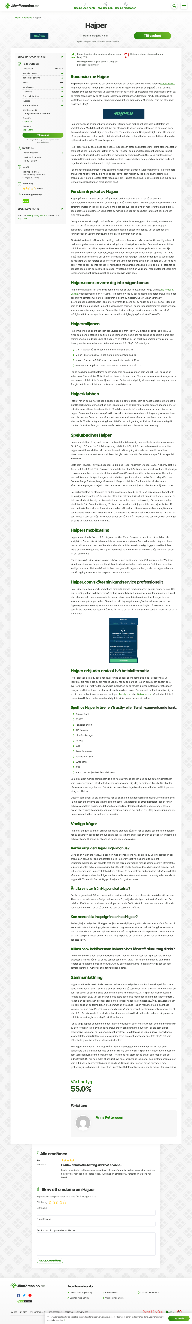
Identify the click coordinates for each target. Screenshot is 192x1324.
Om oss (13, 1312)
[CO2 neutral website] (170, 1312)
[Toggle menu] (184, 5)
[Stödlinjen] (153, 1312)
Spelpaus (69, 1312)
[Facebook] (19, 1296)
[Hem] (22, 6)
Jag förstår (179, 1318)
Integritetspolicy (38, 1312)
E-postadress (44, 1219)
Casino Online (111, 1292)
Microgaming (33, 215)
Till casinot (152, 36)
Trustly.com (125, 694)
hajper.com (27, 130)
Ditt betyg (42, 1202)
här (64, 1320)
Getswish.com (144, 694)
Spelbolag (27, 17)
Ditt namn (42, 1208)
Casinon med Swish (114, 1298)
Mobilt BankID (167, 83)
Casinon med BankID (79, 1298)
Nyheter (23, 1312)
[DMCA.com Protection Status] (25, 1302)
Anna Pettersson (109, 1117)
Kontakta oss (82, 1312)
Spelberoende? (56, 1312)
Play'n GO (22, 218)
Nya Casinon (105, 7)
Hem (17, 17)
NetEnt (43, 215)
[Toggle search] (174, 5)
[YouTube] (30, 1296)
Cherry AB (27, 121)
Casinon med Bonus (150, 1292)
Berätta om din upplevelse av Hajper (56, 1230)
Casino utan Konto (85, 7)
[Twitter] (25, 1296)
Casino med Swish (125, 7)
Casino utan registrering (81, 1292)
